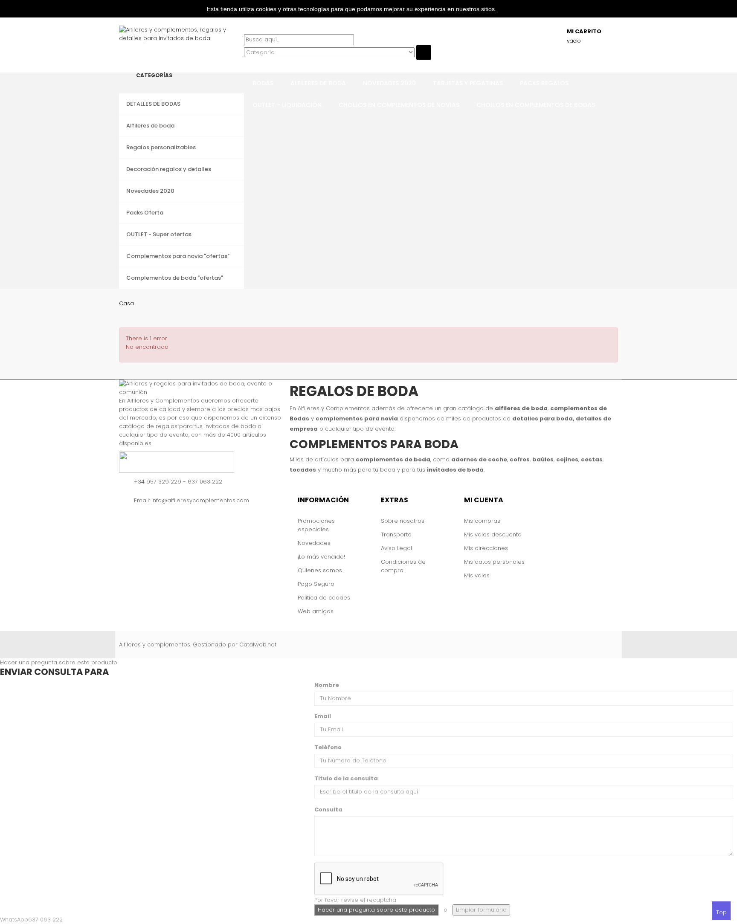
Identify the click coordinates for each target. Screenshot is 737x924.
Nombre (326, 685)
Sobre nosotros (402, 521)
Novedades (314, 543)
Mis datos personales (494, 562)
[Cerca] (246, 64)
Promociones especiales (316, 525)
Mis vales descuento (493, 534)
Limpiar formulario (481, 910)
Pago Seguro (316, 584)
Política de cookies (324, 598)
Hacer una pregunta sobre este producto (58, 662)
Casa (126, 303)
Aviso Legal (396, 548)
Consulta (328, 809)
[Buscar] (246, 29)
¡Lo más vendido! (321, 557)
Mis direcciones (486, 548)
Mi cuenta (483, 500)
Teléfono (328, 747)
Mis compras (482, 521)
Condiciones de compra (403, 566)
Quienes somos (320, 570)
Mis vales (477, 575)
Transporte (396, 534)
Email (322, 716)
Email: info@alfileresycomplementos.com (191, 500)
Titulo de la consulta (346, 778)
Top (721, 912)
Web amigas (316, 611)
